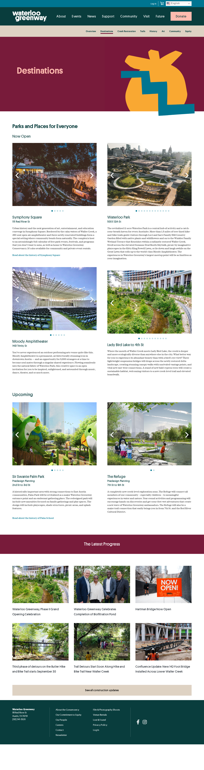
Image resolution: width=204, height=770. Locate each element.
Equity (188, 31)
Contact (60, 729)
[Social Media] (138, 722)
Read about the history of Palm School (33, 518)
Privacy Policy (100, 724)
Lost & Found (99, 719)
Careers (59, 724)
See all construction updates (102, 690)
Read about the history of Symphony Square (36, 255)
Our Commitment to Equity (69, 714)
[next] (91, 175)
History (153, 31)
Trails (142, 31)
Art (163, 31)
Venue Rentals (100, 714)
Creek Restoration (127, 31)
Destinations (107, 31)
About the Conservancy (67, 709)
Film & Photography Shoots (106, 709)
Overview (91, 31)
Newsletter (61, 734)
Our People (61, 719)
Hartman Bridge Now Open (153, 609)
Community (175, 31)
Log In (154, 3)
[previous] (17, 175)
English (175, 3)
